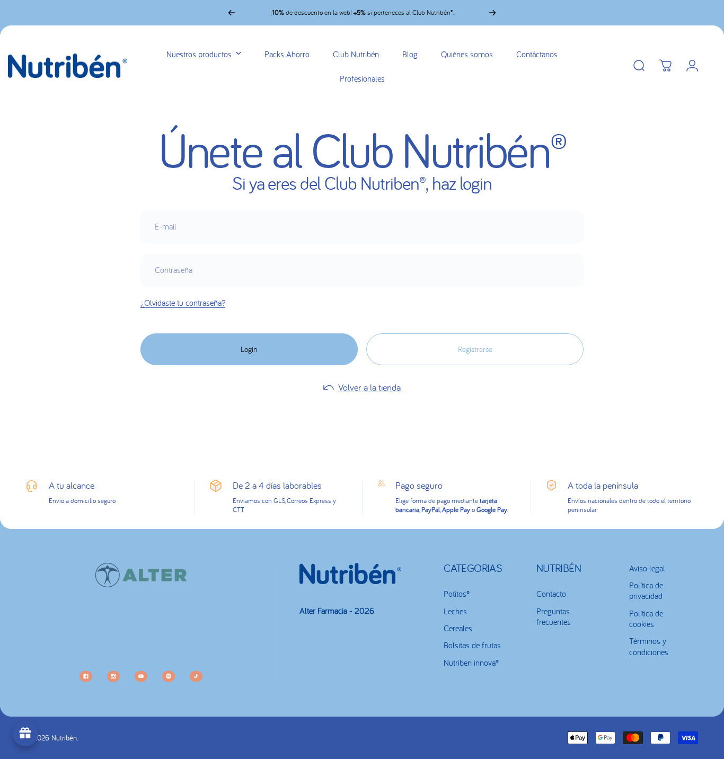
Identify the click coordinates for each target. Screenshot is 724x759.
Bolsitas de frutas (472, 645)
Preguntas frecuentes (553, 616)
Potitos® (457, 593)
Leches (455, 611)
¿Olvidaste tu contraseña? (182, 302)
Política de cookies (646, 618)
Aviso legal (647, 568)
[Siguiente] (492, 12)
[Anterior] (231, 12)
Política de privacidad (646, 590)
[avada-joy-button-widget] (25, 733)
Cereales (458, 628)
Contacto (551, 593)
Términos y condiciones (648, 646)
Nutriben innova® (471, 662)
